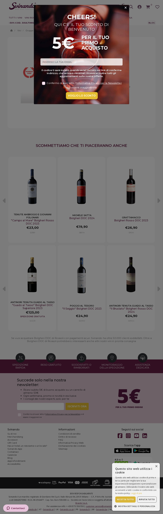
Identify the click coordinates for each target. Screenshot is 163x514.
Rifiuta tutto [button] (147, 499)
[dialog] (136, 487)
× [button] (156, 466)
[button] (136, 506)
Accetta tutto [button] (125, 499)
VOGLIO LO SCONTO (82, 95)
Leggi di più (136, 493)
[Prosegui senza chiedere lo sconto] (125, 8)
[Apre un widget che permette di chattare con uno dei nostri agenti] (15, 508)
